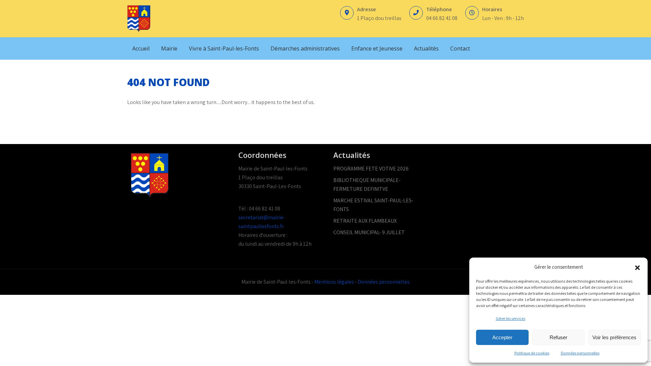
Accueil (141, 48)
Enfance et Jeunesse (376, 48)
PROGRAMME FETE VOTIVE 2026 (371, 168)
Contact (460, 48)
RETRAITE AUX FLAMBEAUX (365, 220)
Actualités (426, 48)
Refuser (558, 337)
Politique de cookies (531, 352)
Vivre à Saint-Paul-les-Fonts (224, 48)
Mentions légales (334, 281)
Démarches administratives (305, 48)
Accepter (502, 337)
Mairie (169, 48)
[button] (637, 267)
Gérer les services (510, 318)
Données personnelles (580, 352)
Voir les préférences (614, 337)
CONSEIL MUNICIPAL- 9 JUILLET (369, 232)
